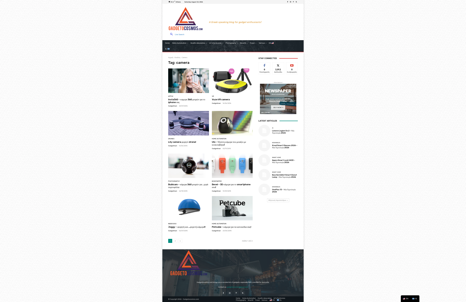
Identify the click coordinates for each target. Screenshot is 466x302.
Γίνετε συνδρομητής (292, 65)
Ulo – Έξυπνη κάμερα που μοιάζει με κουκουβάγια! (229, 143)
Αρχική (170, 57)
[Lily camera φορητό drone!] (188, 123)
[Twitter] (296, 1)
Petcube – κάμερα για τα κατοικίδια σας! (231, 227)
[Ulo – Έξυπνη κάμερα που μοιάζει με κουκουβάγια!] (232, 123)
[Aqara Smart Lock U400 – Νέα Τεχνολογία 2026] (264, 160)
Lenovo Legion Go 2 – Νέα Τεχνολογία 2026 (283, 132)
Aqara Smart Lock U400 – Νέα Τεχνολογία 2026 (283, 161)
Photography (174, 181)
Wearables (276, 142)
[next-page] (180, 241)
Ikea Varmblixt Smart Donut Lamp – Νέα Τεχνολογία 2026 (284, 176)
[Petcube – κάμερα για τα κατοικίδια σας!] (232, 208)
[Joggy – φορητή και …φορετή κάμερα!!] (188, 208)
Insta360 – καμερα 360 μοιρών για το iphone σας (186, 101)
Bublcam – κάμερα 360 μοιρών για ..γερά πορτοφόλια (188, 186)
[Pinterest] (293, 1)
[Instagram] (290, 1)
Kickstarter (217, 181)
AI (272, 128)
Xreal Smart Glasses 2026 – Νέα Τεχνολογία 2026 (284, 146)
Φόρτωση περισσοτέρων (277, 200)
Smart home (276, 157)
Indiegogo (172, 223)
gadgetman (172, 106)
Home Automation (219, 138)
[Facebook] (287, 1)
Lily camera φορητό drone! (182, 142)
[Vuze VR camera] (232, 80)
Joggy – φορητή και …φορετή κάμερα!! (186, 227)
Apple (170, 96)
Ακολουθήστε (278, 64)
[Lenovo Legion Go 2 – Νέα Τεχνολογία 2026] (264, 131)
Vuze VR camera (221, 99)
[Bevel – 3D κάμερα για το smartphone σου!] (232, 166)
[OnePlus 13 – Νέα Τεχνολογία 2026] (264, 189)
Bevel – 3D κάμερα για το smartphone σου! (231, 186)
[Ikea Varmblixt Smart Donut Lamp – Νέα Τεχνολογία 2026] (264, 175)
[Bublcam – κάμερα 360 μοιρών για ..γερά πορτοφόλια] (188, 166)
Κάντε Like (264, 64)
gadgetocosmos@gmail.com (237, 287)
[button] (176, 34)
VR (213, 96)
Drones (171, 138)
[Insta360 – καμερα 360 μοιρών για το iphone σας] (188, 80)
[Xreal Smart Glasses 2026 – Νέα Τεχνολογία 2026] (264, 145)
